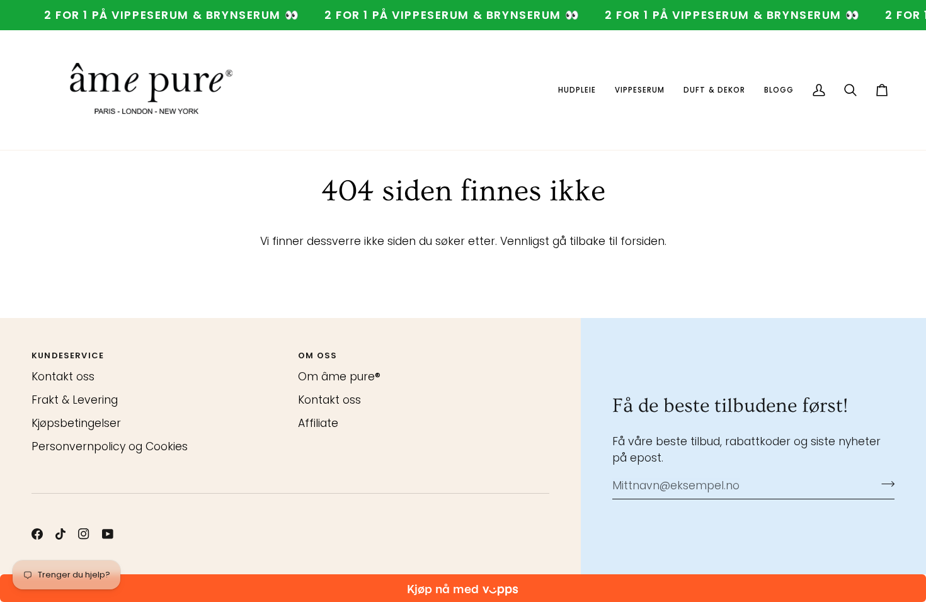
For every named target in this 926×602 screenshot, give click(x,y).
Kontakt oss (62, 376)
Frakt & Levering (74, 399)
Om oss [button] (317, 355)
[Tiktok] (60, 534)
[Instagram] (83, 534)
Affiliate (318, 423)
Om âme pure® (339, 376)
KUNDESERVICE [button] (67, 355)
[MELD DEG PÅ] (884, 484)
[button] (577, 90)
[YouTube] (107, 534)
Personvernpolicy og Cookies (109, 446)
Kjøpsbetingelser (76, 423)
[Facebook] (37, 534)
